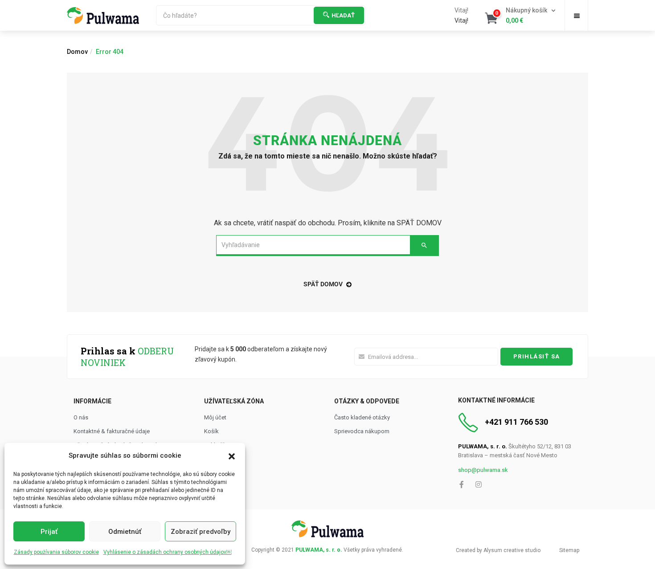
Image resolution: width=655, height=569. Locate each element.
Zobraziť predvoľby (200, 532)
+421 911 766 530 (516, 422)
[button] (231, 455)
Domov (77, 51)
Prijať (49, 532)
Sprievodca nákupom (361, 431)
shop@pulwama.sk (483, 470)
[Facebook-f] (461, 484)
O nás (81, 417)
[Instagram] (478, 484)
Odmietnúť (124, 532)
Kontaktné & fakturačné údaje (112, 431)
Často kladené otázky (362, 417)
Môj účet (215, 417)
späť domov (323, 284)
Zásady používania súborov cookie (56, 552)
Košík (211, 431)
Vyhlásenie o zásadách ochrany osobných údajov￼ (167, 552)
